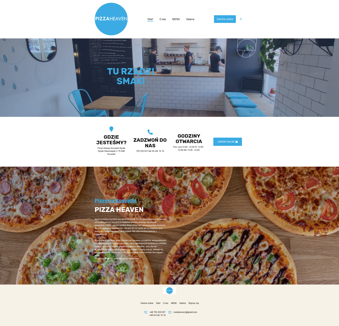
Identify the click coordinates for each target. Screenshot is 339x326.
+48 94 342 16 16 (157, 315)
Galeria (182, 303)
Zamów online (225, 19)
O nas (165, 303)
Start (158, 303)
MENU (174, 303)
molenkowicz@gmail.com (185, 312)
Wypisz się (193, 303)
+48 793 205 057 (157, 312)
